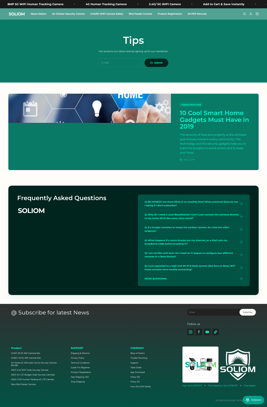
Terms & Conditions (80, 363)
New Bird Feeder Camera (23, 384)
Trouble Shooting (138, 358)
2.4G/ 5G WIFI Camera (146, 4)
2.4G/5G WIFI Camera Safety (106, 14)
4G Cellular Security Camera (68, 14)
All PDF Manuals (197, 14)
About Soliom (38, 14)
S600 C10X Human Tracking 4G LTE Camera (32, 379)
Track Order (136, 367)
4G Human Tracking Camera (87, 4)
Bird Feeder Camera (140, 14)
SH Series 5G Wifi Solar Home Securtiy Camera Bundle (34, 364)
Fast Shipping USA (80, 377)
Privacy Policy (77, 358)
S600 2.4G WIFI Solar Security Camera (29, 370)
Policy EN (135, 377)
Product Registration (170, 14)
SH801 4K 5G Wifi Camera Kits (26, 358)
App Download (137, 372)
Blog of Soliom (137, 353)
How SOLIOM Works (140, 386)
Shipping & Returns (80, 353)
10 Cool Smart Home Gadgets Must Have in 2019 (214, 119)
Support (134, 363)
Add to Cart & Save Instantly (205, 4)
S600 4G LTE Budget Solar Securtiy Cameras (33, 375)
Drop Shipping (78, 381)
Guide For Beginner (80, 367)
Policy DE (135, 381)
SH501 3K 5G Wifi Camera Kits (25, 353)
